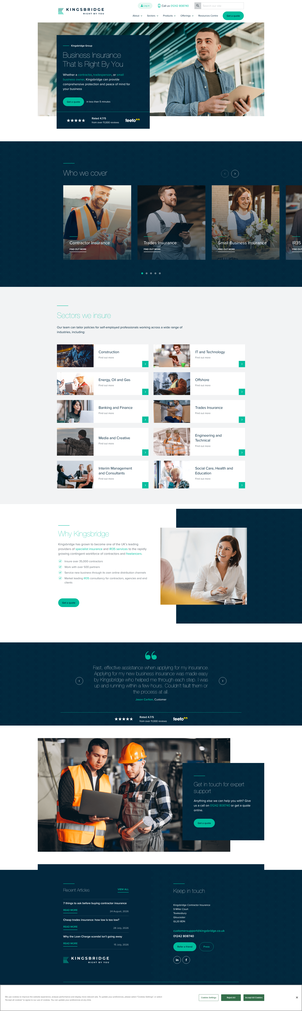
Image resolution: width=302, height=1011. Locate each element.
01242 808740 (220, 805)
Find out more (78, 249)
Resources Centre (208, 15)
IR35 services (118, 549)
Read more (70, 910)
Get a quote (233, 16)
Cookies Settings (208, 997)
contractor (85, 74)
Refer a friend (184, 946)
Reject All (231, 997)
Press (206, 946)
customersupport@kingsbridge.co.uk (199, 930)
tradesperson (102, 74)
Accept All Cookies (253, 997)
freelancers (134, 553)
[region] (151, 998)
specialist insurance (89, 549)
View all (123, 889)
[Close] (297, 997)
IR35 (86, 578)
